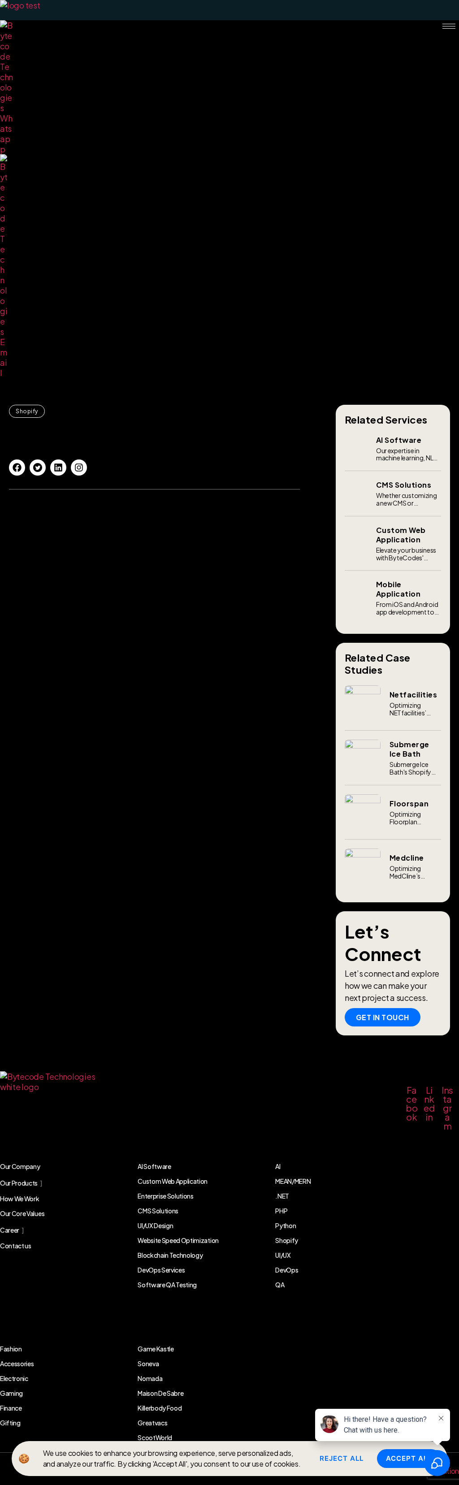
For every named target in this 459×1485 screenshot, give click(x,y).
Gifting (10, 1423)
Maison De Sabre (160, 1393)
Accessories (17, 1363)
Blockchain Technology (170, 1255)
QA (279, 1285)
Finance (11, 1408)
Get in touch (382, 1017)
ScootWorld (155, 1437)
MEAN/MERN (293, 1181)
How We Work (19, 1199)
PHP (281, 1211)
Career (9, 1230)
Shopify (27, 411)
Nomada (150, 1378)
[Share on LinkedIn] (58, 467)
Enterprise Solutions (166, 1196)
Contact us (15, 1246)
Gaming (11, 1393)
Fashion (11, 1349)
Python (285, 1225)
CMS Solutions (158, 1211)
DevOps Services (161, 1270)
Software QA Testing (167, 1285)
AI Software (154, 1166)
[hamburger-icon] (449, 26)
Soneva (148, 1363)
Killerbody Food (160, 1408)
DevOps (286, 1270)
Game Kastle (155, 1349)
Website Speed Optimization (178, 1240)
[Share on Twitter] (38, 467)
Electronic (14, 1378)
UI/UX (282, 1255)
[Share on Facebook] (17, 467)
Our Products (19, 1183)
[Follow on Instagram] (79, 467)
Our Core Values (22, 1213)
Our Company (20, 1166)
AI (277, 1166)
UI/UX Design (155, 1225)
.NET (282, 1196)
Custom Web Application (173, 1181)
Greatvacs (152, 1423)
